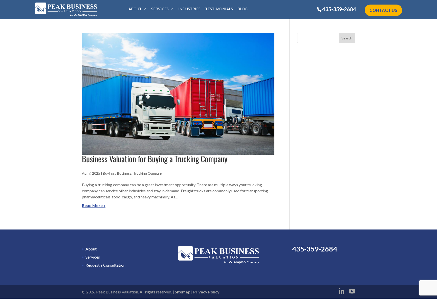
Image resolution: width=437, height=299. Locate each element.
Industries (189, 9)
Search (346, 38)
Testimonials (219, 9)
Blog (242, 9)
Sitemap (182, 291)
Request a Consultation (105, 265)
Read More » (93, 205)
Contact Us (383, 10)
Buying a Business (117, 173)
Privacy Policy (206, 291)
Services (160, 9)
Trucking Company (148, 173)
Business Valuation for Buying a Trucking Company (155, 159)
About (135, 9)
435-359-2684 (339, 9)
